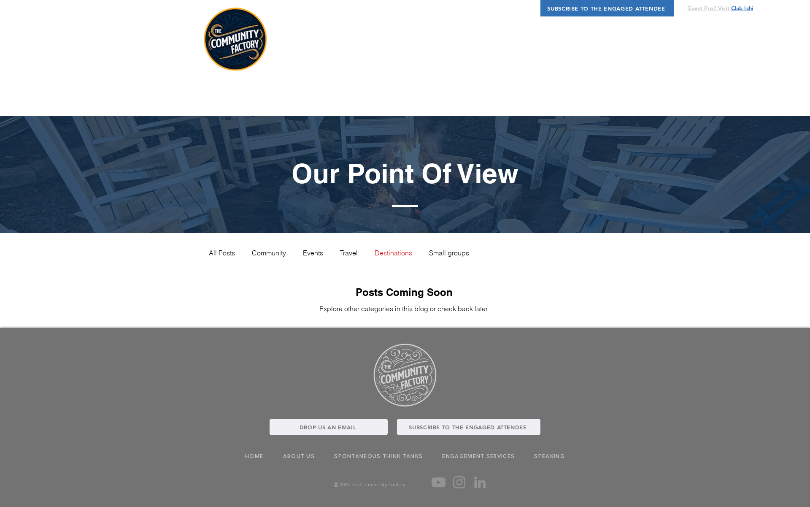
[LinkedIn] (480, 482)
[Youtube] (438, 482)
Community (269, 253)
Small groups (449, 253)
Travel (349, 253)
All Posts (222, 253)
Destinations (393, 253)
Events (313, 253)
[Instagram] (459, 482)
